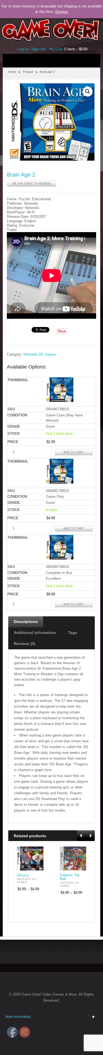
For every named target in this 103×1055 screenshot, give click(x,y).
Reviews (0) (24, 643)
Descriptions (26, 621)
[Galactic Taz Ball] (73, 858)
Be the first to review (32, 183)
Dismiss (61, 12)
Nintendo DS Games (39, 354)
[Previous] (81, 836)
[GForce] (30, 858)
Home (12, 71)
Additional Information (35, 632)
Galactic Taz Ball (70, 877)
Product (28, 71)
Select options (36, 865)
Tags (72, 632)
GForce (23, 875)
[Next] (90, 836)
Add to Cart (73, 452)
